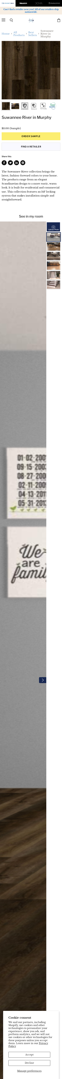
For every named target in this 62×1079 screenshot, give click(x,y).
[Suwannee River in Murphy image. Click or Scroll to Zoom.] (31, 70)
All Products (19, 34)
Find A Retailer (31, 146)
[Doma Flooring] (39, 3)
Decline (29, 1062)
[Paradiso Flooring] (54, 3)
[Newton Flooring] (23, 3)
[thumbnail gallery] (6, 106)
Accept (29, 1054)
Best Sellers (32, 34)
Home (6, 33)
